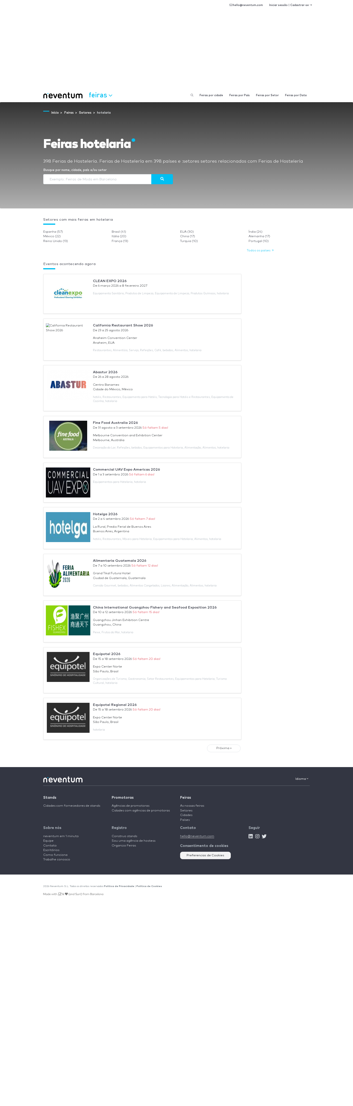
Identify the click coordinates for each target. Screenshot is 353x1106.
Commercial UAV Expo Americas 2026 (126, 469)
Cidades (186, 815)
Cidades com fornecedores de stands (71, 805)
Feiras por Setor (267, 95)
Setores (186, 810)
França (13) (120, 241)
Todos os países (259, 250)
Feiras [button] (99, 94)
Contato (50, 845)
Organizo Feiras (124, 845)
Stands (49, 797)
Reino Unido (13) (55, 241)
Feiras (185, 797)
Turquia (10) (189, 241)
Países (185, 820)
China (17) (187, 236)
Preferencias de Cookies (205, 855)
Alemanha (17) (259, 236)
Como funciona (55, 855)
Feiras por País (239, 95)
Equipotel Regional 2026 (115, 705)
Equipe (48, 840)
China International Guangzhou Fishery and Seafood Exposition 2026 (155, 607)
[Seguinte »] (162, 179)
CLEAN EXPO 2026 (110, 281)
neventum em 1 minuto (61, 836)
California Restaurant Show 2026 (123, 325)
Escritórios (51, 850)
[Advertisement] (176, 52)
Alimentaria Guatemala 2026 (119, 560)
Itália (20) (119, 236)
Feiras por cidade (211, 95)
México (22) (52, 236)
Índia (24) (255, 231)
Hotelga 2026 (105, 514)
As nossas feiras (192, 805)
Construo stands (124, 836)
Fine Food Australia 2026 (115, 423)
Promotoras (123, 797)
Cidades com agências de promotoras (141, 810)
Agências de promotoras (130, 805)
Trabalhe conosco (56, 859)
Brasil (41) (119, 231)
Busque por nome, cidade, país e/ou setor (75, 170)
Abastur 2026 (105, 372)
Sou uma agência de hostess (133, 840)
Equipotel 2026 (106, 654)
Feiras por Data (296, 95)
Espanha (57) (53, 231)
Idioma (301, 779)
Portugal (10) (259, 241)
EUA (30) (187, 231)
